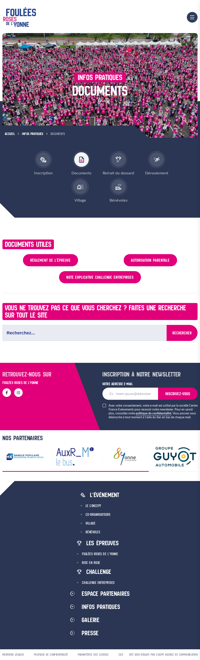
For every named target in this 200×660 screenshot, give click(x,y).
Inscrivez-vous (177, 393)
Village (90, 523)
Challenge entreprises (98, 583)
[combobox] (84, 333)
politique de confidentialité (153, 413)
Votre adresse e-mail (117, 384)
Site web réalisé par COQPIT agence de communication (163, 654)
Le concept (93, 506)
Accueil (10, 134)
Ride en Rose (91, 563)
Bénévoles (93, 532)
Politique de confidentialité (51, 654)
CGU (121, 654)
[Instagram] (18, 392)
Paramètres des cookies (93, 654)
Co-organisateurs (98, 515)
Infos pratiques (32, 134)
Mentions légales (13, 654)
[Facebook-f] (6, 392)
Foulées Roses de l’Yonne (100, 554)
